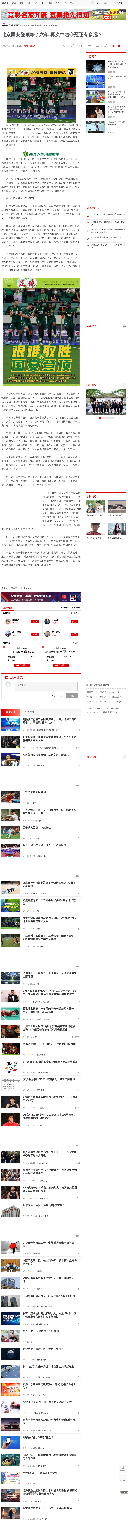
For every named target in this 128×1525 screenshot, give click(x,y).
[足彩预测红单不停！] (64, 14)
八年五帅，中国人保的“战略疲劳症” (43, 1205)
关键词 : (5, 588)
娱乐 (36, 3)
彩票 (42, 1090)
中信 (42, 1307)
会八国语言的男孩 (94, 538)
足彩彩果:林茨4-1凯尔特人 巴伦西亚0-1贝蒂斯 (49, 1044)
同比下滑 (48, 1430)
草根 (38, 929)
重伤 (42, 1108)
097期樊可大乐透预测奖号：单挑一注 (106, 237)
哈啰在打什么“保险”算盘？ (38, 1437)
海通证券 (56, 730)
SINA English (117, 702)
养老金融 (44, 1413)
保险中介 (41, 1448)
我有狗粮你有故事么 (94, 515)
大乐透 (44, 1395)
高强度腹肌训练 (114, 538)
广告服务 (103, 692)
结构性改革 (43, 1324)
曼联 (45, 1002)
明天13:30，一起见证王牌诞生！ (41, 1472)
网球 (38, 766)
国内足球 (32, 25)
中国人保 (36, 1216)
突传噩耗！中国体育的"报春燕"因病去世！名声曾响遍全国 (117, 64)
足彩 (38, 911)
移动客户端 (117, 3)
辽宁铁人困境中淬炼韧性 (37, 827)
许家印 (39, 1271)
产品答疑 (90, 702)
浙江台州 (40, 947)
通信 (38, 1360)
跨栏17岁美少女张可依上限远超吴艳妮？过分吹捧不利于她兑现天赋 (117, 94)
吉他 (38, 1466)
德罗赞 (43, 1198)
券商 (38, 1307)
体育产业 (40, 730)
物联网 (43, 1360)
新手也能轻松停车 (115, 515)
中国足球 (28, 588)
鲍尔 (42, 1126)
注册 (106, 3)
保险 (35, 1448)
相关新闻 (10, 712)
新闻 (14, 3)
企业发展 (40, 1430)
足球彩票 (44, 1072)
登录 (54, 695)
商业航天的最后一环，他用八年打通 (43, 1348)
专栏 (64, 3)
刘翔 (35, 803)
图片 (57, 3)
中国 (39, 821)
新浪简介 (90, 692)
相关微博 (29, 712)
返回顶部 (123, 1488)
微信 (97, 46)
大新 (46, 1163)
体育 (21, 3)
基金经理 (40, 1519)
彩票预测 (36, 1395)
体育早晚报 (37, 1002)
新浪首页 (5, 3)
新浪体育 (23, 25)
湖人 (46, 1126)
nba (38, 1108)
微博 (89, 46)
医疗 (38, 984)
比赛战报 (40, 1019)
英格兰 (50, 1002)
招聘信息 (103, 697)
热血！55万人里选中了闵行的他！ (42, 1331)
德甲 (38, 1090)
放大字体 (72, 46)
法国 (35, 821)
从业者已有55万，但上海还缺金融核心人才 (47, 1402)
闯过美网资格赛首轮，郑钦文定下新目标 (46, 754)
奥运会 (45, 893)
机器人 (39, 1377)
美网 (42, 766)
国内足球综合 (30, 46)
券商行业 (48, 1307)
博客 (50, 3)
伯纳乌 (55, 748)
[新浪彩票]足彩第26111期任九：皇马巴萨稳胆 (49, 1079)
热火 (42, 1181)
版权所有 (113, 712)
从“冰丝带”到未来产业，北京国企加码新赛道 (48, 1366)
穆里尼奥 (48, 748)
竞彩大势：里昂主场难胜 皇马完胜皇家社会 (108, 214)
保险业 (36, 1324)
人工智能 (46, 1377)
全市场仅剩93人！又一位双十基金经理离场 (47, 1508)
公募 (46, 1519)
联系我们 (90, 697)
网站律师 (103, 702)
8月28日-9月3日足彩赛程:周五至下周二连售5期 (50, 1061)
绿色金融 (36, 1413)
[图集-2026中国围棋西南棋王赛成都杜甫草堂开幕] (106, 402)
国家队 (39, 856)
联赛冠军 (48, 730)
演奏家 (43, 1466)
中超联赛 (41, 25)
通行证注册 (116, 697)
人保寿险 (44, 1216)
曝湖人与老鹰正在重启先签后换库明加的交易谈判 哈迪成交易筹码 (116, 109)
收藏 (80, 46)
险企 (39, 1253)
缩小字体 (64, 46)
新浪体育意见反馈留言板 (100, 685)
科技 (43, 3)
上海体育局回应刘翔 (34, 792)
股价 (39, 1501)
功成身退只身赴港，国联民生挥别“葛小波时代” (50, 1295)
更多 (72, 3)
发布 (72, 695)
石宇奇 (47, 1019)
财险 (35, 1253)
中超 (20, 588)
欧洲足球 (40, 748)
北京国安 (50, 25)
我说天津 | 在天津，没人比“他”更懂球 (44, 845)
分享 (106, 46)
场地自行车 (37, 893)
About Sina (116, 692)
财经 (28, 3)
